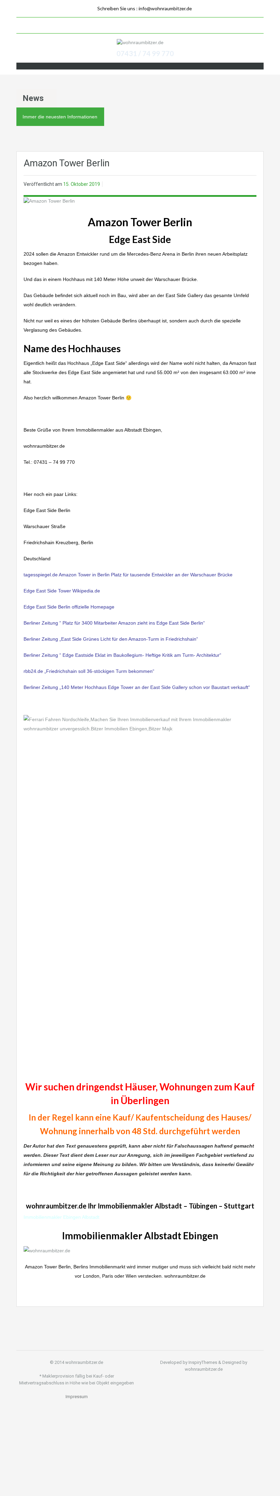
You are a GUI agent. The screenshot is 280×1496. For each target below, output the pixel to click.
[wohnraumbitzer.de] (140, 42)
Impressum (77, 1396)
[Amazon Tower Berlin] (49, 200)
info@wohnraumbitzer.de (165, 8)
